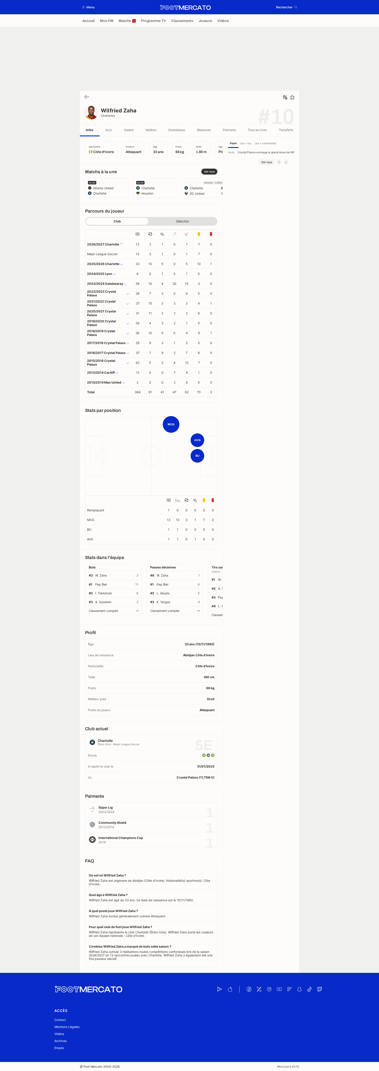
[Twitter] (259, 989)
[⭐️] (292, 97)
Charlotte (108, 115)
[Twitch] (319, 989)
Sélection (182, 221)
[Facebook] (249, 989)
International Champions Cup (120, 838)
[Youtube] (279, 989)
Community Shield (112, 822)
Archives (60, 1041)
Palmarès (229, 130)
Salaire (129, 130)
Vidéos (59, 1034)
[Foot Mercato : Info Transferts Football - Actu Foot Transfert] (185, 7)
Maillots (151, 130)
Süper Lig (105, 807)
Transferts (286, 130)
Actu (108, 130)
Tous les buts (257, 130)
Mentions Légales (66, 1027)
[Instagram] (269, 989)
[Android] (219, 989)
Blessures (204, 130)
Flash (233, 143)
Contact (60, 1020)
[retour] (86, 97)
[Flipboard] (289, 989)
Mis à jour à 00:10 (288, 1066)
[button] (88, 7)
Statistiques (176, 130)
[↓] (286, 162)
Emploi (59, 1048)
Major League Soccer (102, 254)
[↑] (279, 162)
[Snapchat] (299, 989)
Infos (89, 130)
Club (117, 221)
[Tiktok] (309, 989)
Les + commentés (265, 143)
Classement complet (103, 611)
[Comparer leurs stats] (285, 97)
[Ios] (230, 989)
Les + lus (245, 143)
